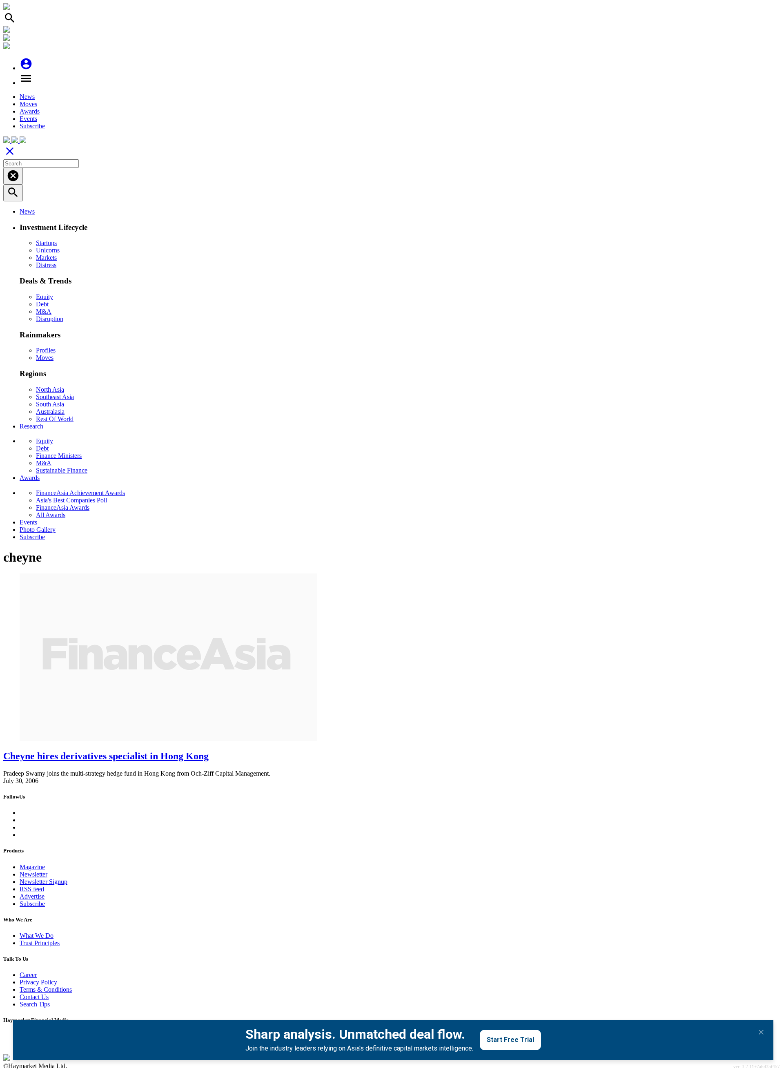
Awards (30, 111)
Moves (28, 103)
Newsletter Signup (43, 881)
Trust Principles (40, 942)
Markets (46, 257)
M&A (43, 311)
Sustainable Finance (61, 470)
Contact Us (34, 996)
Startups (46, 242)
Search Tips (35, 1004)
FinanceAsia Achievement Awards (80, 492)
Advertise (32, 896)
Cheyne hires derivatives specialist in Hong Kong (106, 756)
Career (28, 974)
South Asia (50, 404)
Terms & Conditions (46, 989)
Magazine (32, 866)
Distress (46, 264)
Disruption (49, 318)
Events (28, 118)
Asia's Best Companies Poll (71, 500)
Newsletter (33, 874)
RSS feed (32, 889)
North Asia (50, 389)
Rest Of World (55, 418)
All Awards (50, 514)
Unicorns (48, 250)
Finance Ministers (59, 455)
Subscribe (32, 126)
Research (31, 426)
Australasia (50, 411)
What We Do (36, 935)
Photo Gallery (38, 529)
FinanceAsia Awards (62, 507)
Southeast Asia (55, 396)
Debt (42, 304)
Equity (44, 296)
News (27, 96)
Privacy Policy (38, 982)
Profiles (46, 350)
